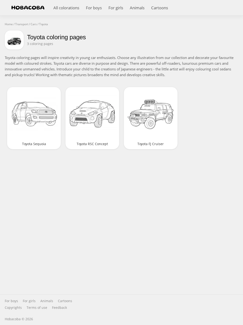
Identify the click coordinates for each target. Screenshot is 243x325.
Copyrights (13, 307)
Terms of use (37, 307)
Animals (137, 7)
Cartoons (159, 7)
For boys (94, 7)
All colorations (66, 7)
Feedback (59, 307)
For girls (115, 7)
